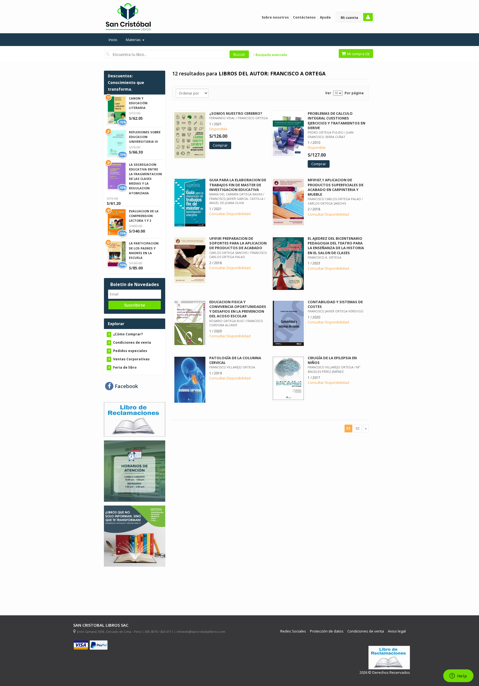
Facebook (125, 386)
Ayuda (325, 17)
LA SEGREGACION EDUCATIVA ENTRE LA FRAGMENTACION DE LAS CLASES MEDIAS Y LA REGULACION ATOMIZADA (145, 178)
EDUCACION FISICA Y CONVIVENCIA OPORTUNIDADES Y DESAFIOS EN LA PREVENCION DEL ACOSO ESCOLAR (237, 308)
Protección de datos (326, 631)
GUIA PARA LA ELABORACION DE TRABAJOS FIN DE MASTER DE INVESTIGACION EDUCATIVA (237, 184)
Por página (354, 93)
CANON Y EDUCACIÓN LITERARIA (138, 103)
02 (358, 428)
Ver (328, 93)
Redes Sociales (293, 631)
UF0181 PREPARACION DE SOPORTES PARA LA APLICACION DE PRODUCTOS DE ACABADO (238, 243)
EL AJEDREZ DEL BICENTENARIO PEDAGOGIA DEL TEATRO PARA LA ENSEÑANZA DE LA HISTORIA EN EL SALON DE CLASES (336, 245)
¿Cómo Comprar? (128, 334)
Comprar (220, 145)
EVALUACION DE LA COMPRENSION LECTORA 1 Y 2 (144, 216)
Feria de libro (125, 367)
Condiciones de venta (132, 342)
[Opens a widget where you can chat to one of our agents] (458, 676)
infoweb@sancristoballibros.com (201, 631)
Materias (134, 39)
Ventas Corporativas (131, 359)
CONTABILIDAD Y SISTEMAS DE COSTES (335, 304)
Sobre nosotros (275, 17)
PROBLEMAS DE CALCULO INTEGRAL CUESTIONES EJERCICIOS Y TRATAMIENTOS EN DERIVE (336, 120)
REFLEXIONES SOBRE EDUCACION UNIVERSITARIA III (144, 137)
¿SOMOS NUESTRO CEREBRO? (235, 113)
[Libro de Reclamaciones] (134, 419)
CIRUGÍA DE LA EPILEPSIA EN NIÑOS (332, 360)
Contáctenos (304, 17)
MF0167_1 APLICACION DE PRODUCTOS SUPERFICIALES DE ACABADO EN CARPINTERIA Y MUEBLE (335, 187)
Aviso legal (397, 631)
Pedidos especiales (130, 350)
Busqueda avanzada (271, 55)
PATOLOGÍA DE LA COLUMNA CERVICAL (235, 360)
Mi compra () (357, 53)
